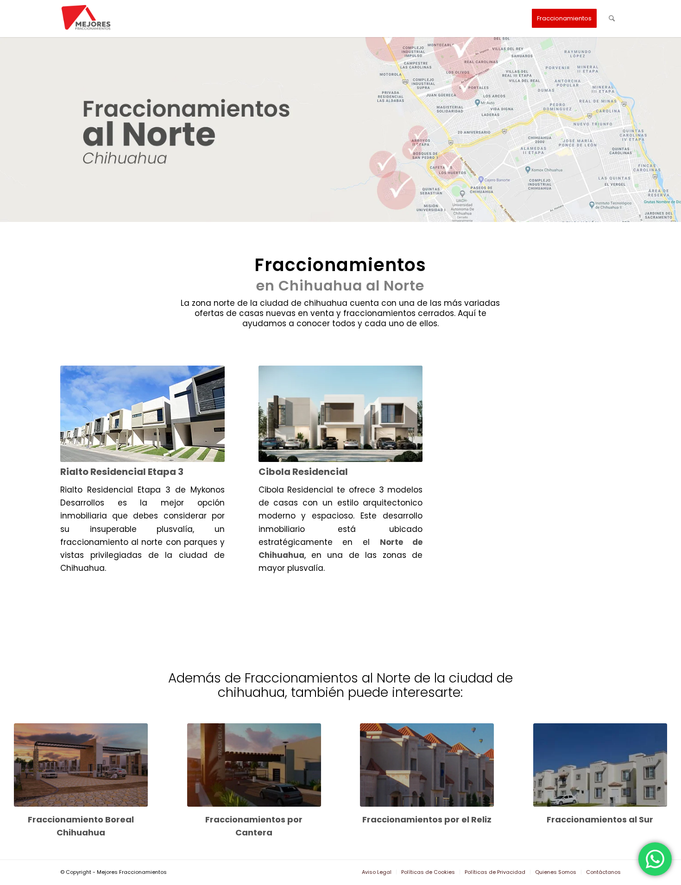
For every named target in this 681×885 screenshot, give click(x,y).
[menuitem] (564, 18)
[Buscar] (612, 18)
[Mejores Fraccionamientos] (87, 18)
